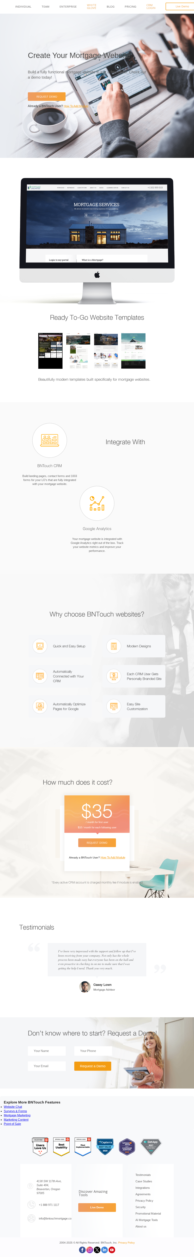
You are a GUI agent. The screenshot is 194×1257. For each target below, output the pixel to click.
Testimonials (143, 1174)
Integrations (142, 1187)
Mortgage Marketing (17, 1115)
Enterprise (68, 6)
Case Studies (143, 1181)
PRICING (130, 6)
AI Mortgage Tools (146, 1220)
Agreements (143, 1194)
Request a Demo (93, 1066)
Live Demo (97, 1207)
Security (140, 1207)
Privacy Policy (144, 1200)
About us (140, 1226)
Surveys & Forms (15, 1111)
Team (45, 6)
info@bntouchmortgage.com (56, 1218)
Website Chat (13, 1106)
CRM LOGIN (150, 6)
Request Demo (46, 96)
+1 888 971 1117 (49, 1204)
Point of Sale (12, 1123)
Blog (110, 6)
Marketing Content (16, 1119)
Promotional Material (148, 1213)
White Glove (91, 6)
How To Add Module (76, 106)
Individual (23, 6)
